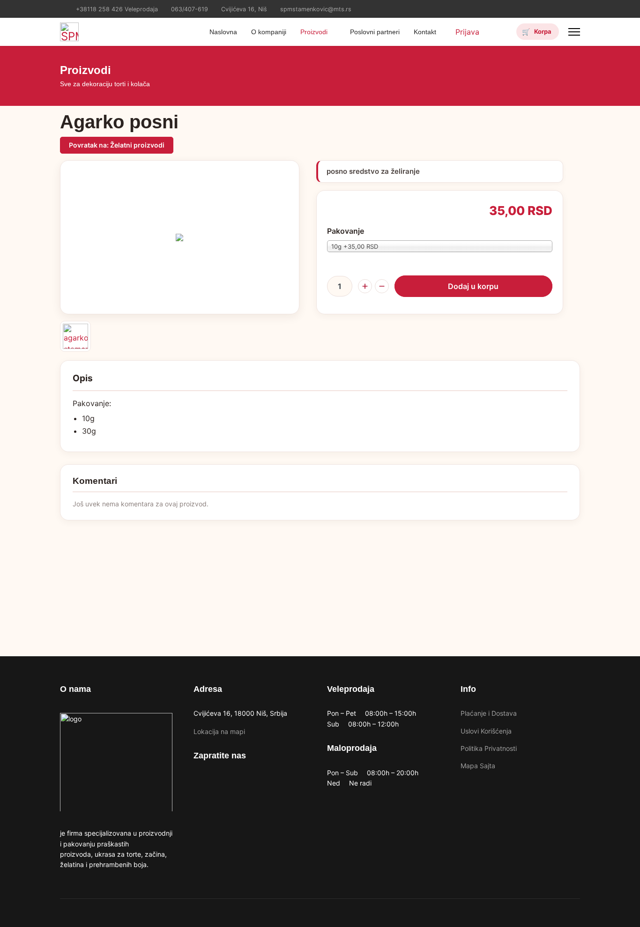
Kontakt (425, 32)
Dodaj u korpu (473, 286)
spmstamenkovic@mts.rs (315, 9)
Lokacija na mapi (219, 731)
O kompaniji (268, 32)
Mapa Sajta (478, 766)
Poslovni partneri (375, 32)
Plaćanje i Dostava (489, 713)
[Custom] (577, 6)
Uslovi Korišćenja (486, 731)
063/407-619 (189, 9)
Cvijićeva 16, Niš (244, 9)
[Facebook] (563, 6)
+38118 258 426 (99, 9)
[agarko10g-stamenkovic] (75, 336)
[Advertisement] (320, 586)
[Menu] (574, 32)
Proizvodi (313, 32)
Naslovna (223, 32)
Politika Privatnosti (489, 748)
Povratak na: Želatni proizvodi (116, 145)
